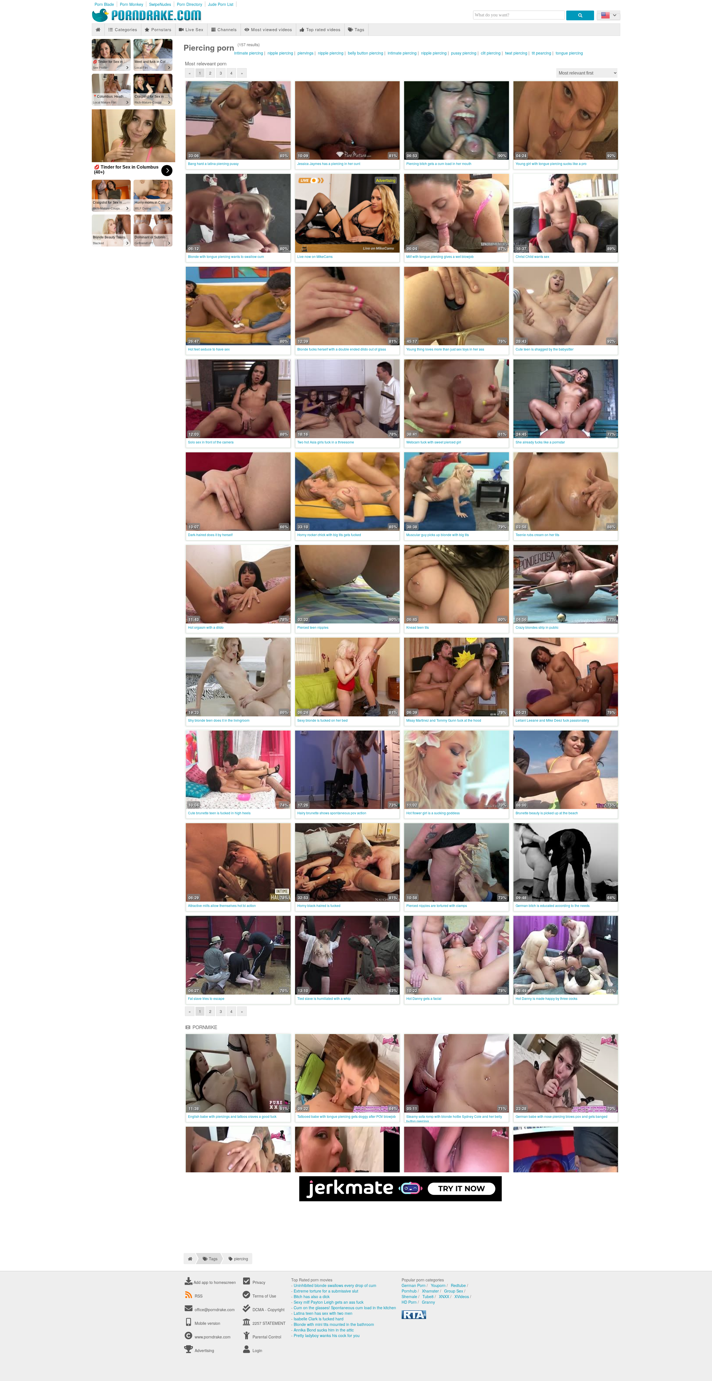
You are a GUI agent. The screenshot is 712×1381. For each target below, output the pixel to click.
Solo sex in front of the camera (211, 442)
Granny (428, 1302)
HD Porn (409, 1302)
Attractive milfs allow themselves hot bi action (222, 905)
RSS (198, 1296)
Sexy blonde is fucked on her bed (322, 720)
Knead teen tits (417, 627)
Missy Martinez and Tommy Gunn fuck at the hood (443, 720)
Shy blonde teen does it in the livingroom (218, 720)
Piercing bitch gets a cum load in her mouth (438, 163)
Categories (125, 29)
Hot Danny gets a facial (423, 998)
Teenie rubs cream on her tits (537, 534)
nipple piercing (280, 53)
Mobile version (207, 1323)
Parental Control (266, 1337)
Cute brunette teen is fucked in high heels (219, 812)
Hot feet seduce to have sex (209, 349)
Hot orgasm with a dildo (206, 627)
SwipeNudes (160, 4)
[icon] (98, 30)
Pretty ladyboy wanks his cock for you (327, 1335)
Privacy (258, 1282)
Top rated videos (323, 29)
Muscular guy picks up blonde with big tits (437, 534)
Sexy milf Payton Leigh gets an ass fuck (329, 1302)
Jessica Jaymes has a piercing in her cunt (328, 163)
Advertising (204, 1350)
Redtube (458, 1285)
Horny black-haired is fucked (318, 905)
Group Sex (453, 1291)
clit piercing (491, 53)
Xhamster (430, 1291)
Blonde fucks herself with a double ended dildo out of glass (341, 349)
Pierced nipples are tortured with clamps (436, 905)
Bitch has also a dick (312, 1296)
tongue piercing (569, 53)
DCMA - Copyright (268, 1309)
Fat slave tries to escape (206, 998)
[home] (189, 1258)
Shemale (409, 1296)
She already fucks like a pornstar (540, 442)
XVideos (461, 1296)
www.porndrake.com (213, 1337)
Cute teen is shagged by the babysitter (544, 349)
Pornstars (161, 29)
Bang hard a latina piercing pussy (213, 163)
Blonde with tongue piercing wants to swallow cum (226, 256)
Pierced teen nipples (312, 627)
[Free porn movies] (153, 20)
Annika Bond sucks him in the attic (324, 1330)
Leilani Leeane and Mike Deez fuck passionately (552, 720)
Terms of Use (263, 1296)
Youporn (438, 1285)
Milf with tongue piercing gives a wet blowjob (440, 256)
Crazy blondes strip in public (537, 627)
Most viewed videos (271, 29)
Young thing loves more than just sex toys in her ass (445, 349)
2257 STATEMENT (268, 1323)
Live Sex (194, 29)
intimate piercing (248, 53)
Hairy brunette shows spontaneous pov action (331, 812)
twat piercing (516, 53)
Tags (359, 29)
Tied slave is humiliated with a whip (324, 998)
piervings (305, 53)
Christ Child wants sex (532, 256)
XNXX (444, 1296)
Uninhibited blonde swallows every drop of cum (335, 1285)
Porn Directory (189, 4)
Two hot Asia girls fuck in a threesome (325, 442)
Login (256, 1350)
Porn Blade (104, 4)
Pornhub (409, 1291)
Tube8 (428, 1296)
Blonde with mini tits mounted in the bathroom (334, 1324)
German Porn (414, 1285)
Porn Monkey (131, 4)
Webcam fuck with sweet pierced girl (433, 442)
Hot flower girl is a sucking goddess (433, 812)
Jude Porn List (220, 4)
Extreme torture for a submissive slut (326, 1291)
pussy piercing (463, 53)
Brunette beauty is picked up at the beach (547, 812)
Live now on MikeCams (315, 256)
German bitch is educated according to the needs (553, 905)
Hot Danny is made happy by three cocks (546, 998)
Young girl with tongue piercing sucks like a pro (551, 163)
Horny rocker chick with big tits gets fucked (329, 534)
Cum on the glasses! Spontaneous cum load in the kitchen (345, 1307)
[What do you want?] (580, 15)
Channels (226, 29)
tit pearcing (541, 53)
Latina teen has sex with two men (323, 1313)
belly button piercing (365, 53)
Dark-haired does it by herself (210, 534)
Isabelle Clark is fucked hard (318, 1318)
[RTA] (414, 1317)
